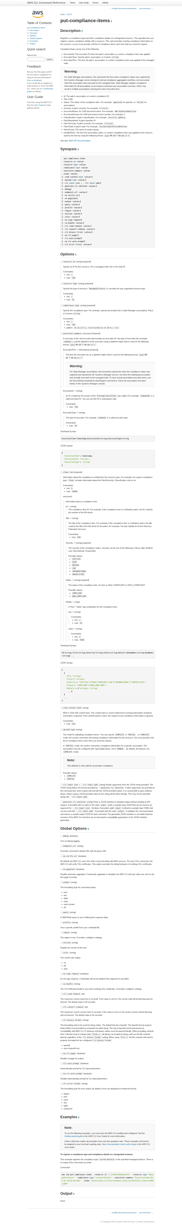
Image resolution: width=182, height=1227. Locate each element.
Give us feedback (34, 80)
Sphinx (151, 1222)
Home (72, 3)
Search (49, 59)
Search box (32, 55)
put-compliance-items (36, 28)
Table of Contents (39, 23)
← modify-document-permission (123, 8)
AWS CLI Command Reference (46, 2)
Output (32, 44)
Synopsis (33, 33)
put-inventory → (146, 8)
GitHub (105, 3)
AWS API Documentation (80, 141)
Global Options (36, 38)
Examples (34, 41)
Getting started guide (73, 1136)
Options (33, 36)
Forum (95, 3)
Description (34, 30)
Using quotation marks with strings (121, 1144)
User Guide (84, 3)
